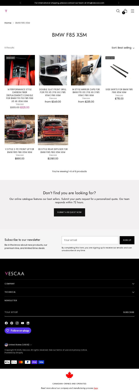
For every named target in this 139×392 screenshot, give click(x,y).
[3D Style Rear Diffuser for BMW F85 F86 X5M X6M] (53, 130)
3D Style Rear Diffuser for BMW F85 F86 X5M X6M (53, 150)
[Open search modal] (118, 10)
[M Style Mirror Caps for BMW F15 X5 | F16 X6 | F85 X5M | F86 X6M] (86, 70)
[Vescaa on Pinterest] (12, 323)
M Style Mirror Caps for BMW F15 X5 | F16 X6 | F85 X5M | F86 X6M (86, 92)
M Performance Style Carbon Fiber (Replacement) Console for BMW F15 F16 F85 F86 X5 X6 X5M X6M (19, 95)
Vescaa (26, 350)
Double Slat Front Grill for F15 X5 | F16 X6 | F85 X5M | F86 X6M (52, 92)
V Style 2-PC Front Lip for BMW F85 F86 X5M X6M (19, 150)
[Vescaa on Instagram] (17, 323)
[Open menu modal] (132, 10)
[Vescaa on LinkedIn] (28, 323)
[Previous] (20, 3)
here (95, 388)
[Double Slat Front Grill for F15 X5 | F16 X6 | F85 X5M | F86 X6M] (53, 70)
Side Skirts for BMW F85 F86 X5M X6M (119, 91)
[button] (61, 360)
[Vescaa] (12, 11)
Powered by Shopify (14, 352)
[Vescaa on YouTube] (23, 323)
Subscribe (128, 312)
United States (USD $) (19, 344)
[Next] (118, 3)
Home (8, 22)
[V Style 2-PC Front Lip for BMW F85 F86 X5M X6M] (20, 130)
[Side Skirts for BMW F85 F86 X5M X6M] (119, 70)
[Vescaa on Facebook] (7, 323)
